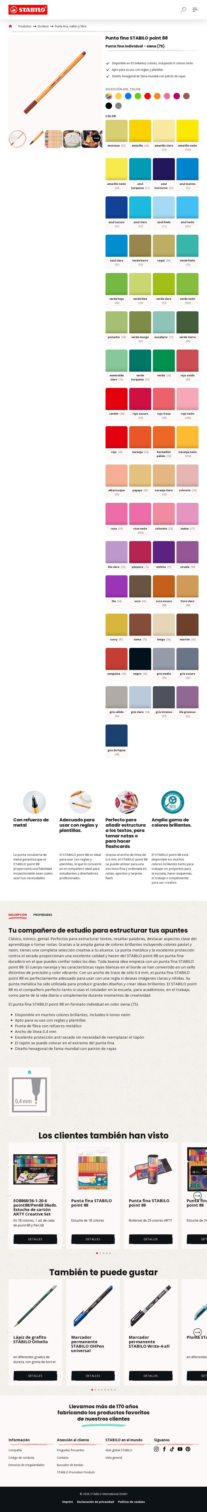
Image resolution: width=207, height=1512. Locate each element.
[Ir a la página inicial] (28, 10)
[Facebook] (164, 1449)
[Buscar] (183, 9)
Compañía (15, 1450)
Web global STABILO (119, 1450)
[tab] (20, 914)
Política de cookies (131, 1502)
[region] (55, 92)
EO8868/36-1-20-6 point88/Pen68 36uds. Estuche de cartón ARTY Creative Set (35, 1207)
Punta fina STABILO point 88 (91, 1203)
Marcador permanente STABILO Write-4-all (149, 1342)
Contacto (63, 1458)
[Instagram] (156, 1449)
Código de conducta (21, 1458)
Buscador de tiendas (70, 1465)
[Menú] (195, 9)
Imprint (67, 1502)
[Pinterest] (188, 1449)
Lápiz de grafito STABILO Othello (30, 1339)
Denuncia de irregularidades (26, 1465)
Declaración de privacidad (95, 1502)
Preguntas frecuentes (70, 1450)
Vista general (114, 1458)
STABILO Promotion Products (76, 1472)
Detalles (35, 1239)
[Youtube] (180, 1449)
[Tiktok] (172, 1449)
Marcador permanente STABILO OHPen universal (87, 1344)
